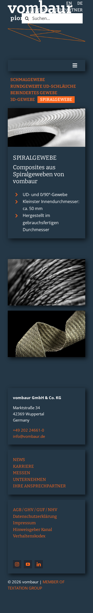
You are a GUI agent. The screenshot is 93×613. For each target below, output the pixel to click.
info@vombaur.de (29, 436)
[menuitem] (69, 3)
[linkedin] (39, 564)
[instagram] (17, 564)
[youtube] (28, 564)
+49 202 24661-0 (28, 430)
